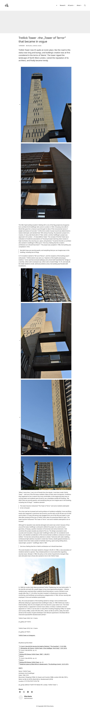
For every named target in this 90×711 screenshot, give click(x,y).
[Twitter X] (24, 692)
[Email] (32, 692)
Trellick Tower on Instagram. (27, 635)
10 (45, 614)
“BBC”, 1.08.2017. (34, 654)
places (39, 45)
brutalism (29, 45)
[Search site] (85, 5)
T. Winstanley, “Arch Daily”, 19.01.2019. (43, 648)
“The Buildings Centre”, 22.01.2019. (44, 664)
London (34, 45)
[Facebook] (20, 692)
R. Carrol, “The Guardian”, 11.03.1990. (43, 646)
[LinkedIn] (28, 692)
